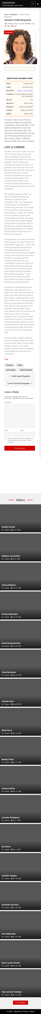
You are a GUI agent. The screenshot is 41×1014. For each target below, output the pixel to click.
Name (6, 430)
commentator (11, 370)
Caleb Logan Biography (20, 376)
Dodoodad (8, 3)
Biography (13, 14)
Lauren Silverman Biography (19, 383)
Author (19, 365)
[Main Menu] (33, 3)
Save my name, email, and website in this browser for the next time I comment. (20, 440)
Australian (9, 365)
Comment (8, 402)
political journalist (26, 370)
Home (6, 14)
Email (22, 430)
